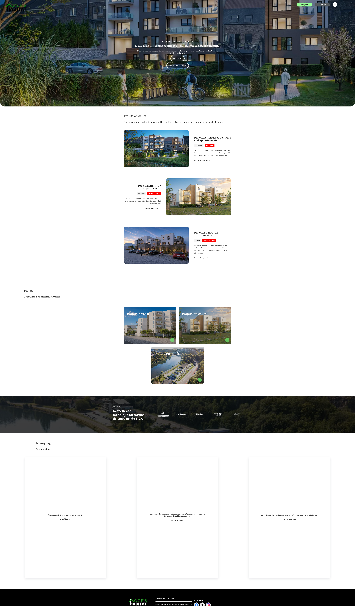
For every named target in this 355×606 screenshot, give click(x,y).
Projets (304, 5)
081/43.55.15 (187, 604)
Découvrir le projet (201, 160)
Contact (322, 4)
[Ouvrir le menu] (335, 4)
